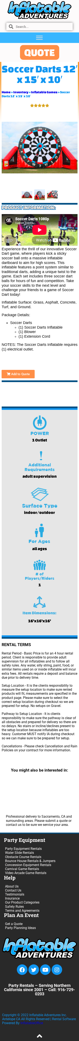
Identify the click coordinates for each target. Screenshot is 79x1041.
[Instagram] (57, 969)
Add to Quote (20, 374)
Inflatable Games (44, 92)
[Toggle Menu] (39, 38)
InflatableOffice (31, 1023)
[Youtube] (45, 969)
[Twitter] (33, 969)
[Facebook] (22, 969)
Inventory (20, 92)
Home (6, 92)
